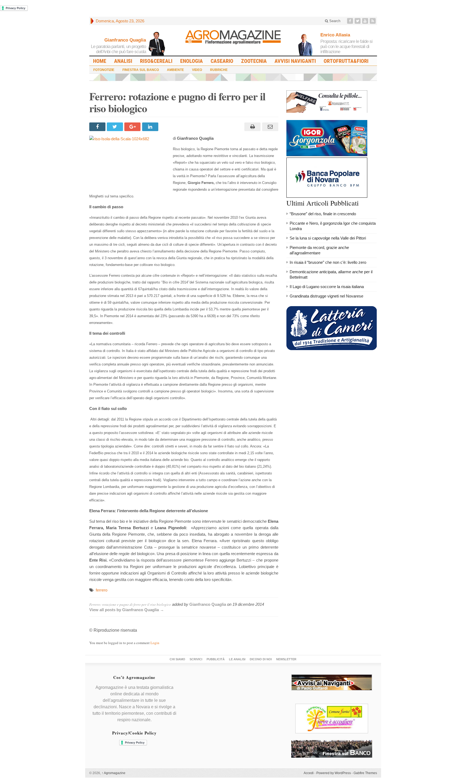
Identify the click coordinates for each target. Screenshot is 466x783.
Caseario (222, 61)
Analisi (123, 61)
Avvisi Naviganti (295, 61)
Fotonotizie (103, 70)
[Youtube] (365, 21)
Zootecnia (254, 61)
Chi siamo (177, 659)
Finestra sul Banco (140, 70)
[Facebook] (350, 21)
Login (154, 642)
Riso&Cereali (156, 61)
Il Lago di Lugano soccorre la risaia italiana (327, 286)
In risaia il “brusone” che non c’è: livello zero (328, 262)
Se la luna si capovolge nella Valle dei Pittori (328, 238)
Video (197, 70)
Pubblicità (216, 659)
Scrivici (196, 659)
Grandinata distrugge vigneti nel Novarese (326, 296)
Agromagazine (113, 773)
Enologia (191, 61)
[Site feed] (373, 21)
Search (334, 21)
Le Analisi (237, 659)
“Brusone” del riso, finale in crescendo (323, 213)
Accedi (309, 773)
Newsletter (286, 659)
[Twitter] (358, 21)
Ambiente (175, 70)
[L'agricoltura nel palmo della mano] (233, 39)
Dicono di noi (261, 659)
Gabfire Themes (365, 773)
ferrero (101, 590)
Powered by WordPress (333, 773)
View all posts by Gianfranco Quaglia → (126, 609)
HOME (99, 61)
